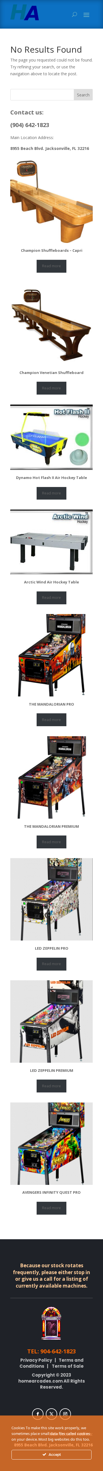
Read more (51, 265)
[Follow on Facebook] (37, 1414)
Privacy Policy (36, 1360)
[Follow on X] (51, 1414)
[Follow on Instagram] (65, 1414)
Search (83, 95)
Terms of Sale (68, 1366)
